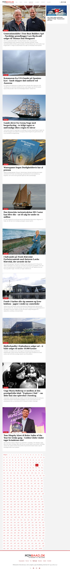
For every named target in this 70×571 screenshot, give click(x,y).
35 (18, 460)
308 (15, 517)
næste (40, 548)
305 (4, 517)
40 (33, 460)
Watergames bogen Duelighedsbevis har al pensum (23, 168)
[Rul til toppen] (68, 569)
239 (25, 501)
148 (42, 480)
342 (8, 525)
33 (12, 460)
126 (7, 478)
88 (10, 470)
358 (22, 527)
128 (14, 478)
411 (40, 538)
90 (15, 470)
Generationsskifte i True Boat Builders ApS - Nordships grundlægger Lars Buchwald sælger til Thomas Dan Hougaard (24, 36)
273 (18, 509)
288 (28, 512)
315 (39, 517)
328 (42, 519)
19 (15, 457)
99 (42, 470)
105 (21, 473)
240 (29, 501)
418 (21, 540)
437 (4, 545)
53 (30, 462)
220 (41, 496)
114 (10, 475)
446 (36, 545)
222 (7, 499)
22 (23, 457)
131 (24, 478)
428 (15, 543)
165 (18, 486)
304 (43, 514)
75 (12, 467)
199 (11, 493)
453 (18, 548)
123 (40, 475)
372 (29, 530)
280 (42, 509)
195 (38, 491)
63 (18, 465)
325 (32, 519)
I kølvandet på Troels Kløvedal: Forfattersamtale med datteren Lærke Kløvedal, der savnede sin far (21, 259)
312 (29, 517)
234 (8, 501)
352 (43, 525)
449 (4, 548)
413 (4, 540)
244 (42, 501)
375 (40, 530)
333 (18, 522)
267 (39, 506)
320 (14, 519)
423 (38, 540)
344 (15, 525)
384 (29, 532)
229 (31, 499)
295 (11, 514)
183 (38, 488)
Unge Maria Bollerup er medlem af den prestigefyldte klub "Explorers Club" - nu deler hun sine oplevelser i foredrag (23, 393)
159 (38, 483)
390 (8, 535)
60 (10, 465)
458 (36, 548)
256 (42, 504)
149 (4, 483)
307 (12, 517)
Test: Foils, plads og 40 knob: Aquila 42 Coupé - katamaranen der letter (55, 19)
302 (36, 514)
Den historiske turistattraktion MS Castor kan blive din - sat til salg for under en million (23, 214)
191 (25, 491)
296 (15, 514)
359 (26, 527)
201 (18, 493)
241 (32, 501)
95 (30, 470)
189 (18, 491)
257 (4, 506)
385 (32, 532)
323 (25, 519)
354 (8, 527)
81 (30, 467)
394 (22, 535)
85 (42, 467)
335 (25, 522)
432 (29, 543)
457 (33, 548)
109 (35, 473)
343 (11, 525)
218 (34, 496)
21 (20, 457)
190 (21, 491)
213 (17, 496)
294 (8, 514)
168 (28, 486)
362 (36, 527)
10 (30, 454)
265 (32, 506)
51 (24, 462)
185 (4, 491)
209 (4, 496)
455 (25, 548)
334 (22, 522)
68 (34, 465)
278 (35, 509)
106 (25, 473)
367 (12, 530)
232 (42, 499)
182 (35, 488)
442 (22, 545)
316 (43, 517)
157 (31, 483)
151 (11, 483)
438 (8, 545)
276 (28, 509)
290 (35, 512)
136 (41, 478)
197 (4, 493)
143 (24, 480)
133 (31, 478)
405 (19, 538)
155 (24, 483)
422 (35, 540)
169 (32, 486)
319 (11, 519)
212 (14, 496)
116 (17, 475)
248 (15, 504)
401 (4, 538)
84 (39, 467)
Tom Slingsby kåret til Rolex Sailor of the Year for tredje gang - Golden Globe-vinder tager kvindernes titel (24, 437)
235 (11, 501)
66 (28, 465)
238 (22, 501)
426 (8, 543)
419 (25, 540)
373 (33, 530)
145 (31, 480)
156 (28, 483)
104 (18, 473)
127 (11, 478)
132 (28, 478)
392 (15, 535)
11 (33, 454)
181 (31, 488)
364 (44, 527)
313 (32, 517)
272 (15, 509)
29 (43, 457)
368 (15, 530)
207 (39, 493)
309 (19, 517)
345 (18, 525)
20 (18, 457)
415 (11, 540)
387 (40, 532)
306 (8, 517)
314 (36, 517)
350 (36, 525)
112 (4, 475)
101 (8, 473)
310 (22, 517)
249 (18, 504)
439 (11, 545)
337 (32, 522)
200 (15, 493)
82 (33, 467)
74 (9, 467)
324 (28, 519)
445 (32, 545)
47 (12, 462)
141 (18, 480)
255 (39, 504)
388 (43, 532)
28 (40, 457)
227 (24, 499)
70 (40, 465)
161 (4, 486)
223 (11, 499)
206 (36, 493)
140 (14, 480)
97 (36, 470)
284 (14, 512)
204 (29, 493)
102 (11, 473)
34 (15, 460)
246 (8, 504)
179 (25, 488)
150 (8, 483)
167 (25, 486)
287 (25, 512)
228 (28, 499)
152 (14, 483)
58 (4, 465)
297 (18, 514)
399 (40, 535)
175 (11, 488)
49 (18, 462)
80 (27, 467)
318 (7, 519)
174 (7, 488)
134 (34, 478)
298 (22, 514)
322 (21, 519)
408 (29, 538)
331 (11, 522)
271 (11, 509)
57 (42, 462)
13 (38, 454)
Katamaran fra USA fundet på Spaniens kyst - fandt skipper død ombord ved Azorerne (22, 80)
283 (11, 512)
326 (35, 519)
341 (4, 525)
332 (15, 522)
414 (7, 540)
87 (7, 470)
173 (4, 488)
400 (43, 535)
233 (4, 501)
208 (43, 493)
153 (18, 483)
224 (14, 499)
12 (35, 454)
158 (35, 483)
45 (7, 462)
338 (36, 522)
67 (31, 465)
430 (22, 543)
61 (12, 465)
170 (35, 486)
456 (29, 548)
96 (33, 470)
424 (42, 540)
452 (15, 548)
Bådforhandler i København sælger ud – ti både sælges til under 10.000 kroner (23, 347)
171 (39, 486)
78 (21, 467)
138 (7, 480)
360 (29, 527)
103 (14, 473)
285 (18, 512)
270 (8, 509)
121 (34, 475)
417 (18, 540)
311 (26, 517)
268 (43, 506)
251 (25, 504)
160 (42, 483)
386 (36, 532)
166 (21, 486)
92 (21, 470)
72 (4, 467)
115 (14, 475)
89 (12, 470)
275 (25, 509)
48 (15, 462)
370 (22, 530)
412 (43, 538)
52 (27, 462)
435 (39, 543)
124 (44, 475)
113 (7, 475)
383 (25, 532)
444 (29, 545)
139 (11, 480)
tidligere (5, 454)
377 (4, 532)
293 (4, 514)
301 (32, 514)
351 (40, 525)
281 (4, 512)
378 (8, 532)
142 (21, 480)
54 (33, 462)
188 (14, 491)
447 (40, 545)
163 (11, 486)
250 (22, 504)
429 (18, 543)
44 (4, 462)
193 (31, 491)
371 (26, 530)
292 (42, 512)
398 (36, 535)
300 (29, 514)
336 (29, 522)
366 (8, 530)
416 (14, 540)
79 (24, 467)
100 (4, 473)
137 (4, 480)
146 (35, 480)
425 (4, 543)
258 (8, 506)
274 (21, 509)
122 (37, 475)
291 (39, 512)
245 (4, 504)
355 (11, 527)
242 (35, 501)
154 (21, 483)
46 (10, 462)
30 (4, 460)
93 (24, 470)
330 (8, 522)
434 (36, 543)
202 (21, 493)
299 (25, 514)
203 (25, 493)
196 (42, 491)
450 (8, 548)
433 (32, 543)
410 (37, 538)
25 (32, 457)
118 (24, 475)
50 (21, 462)
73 (6, 467)
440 (15, 545)
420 (28, 540)
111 (42, 473)
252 (28, 504)
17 (9, 457)
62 (15, 465)
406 (22, 538)
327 (39, 519)
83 (36, 467)
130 (21, 478)
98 (39, 470)
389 (4, 535)
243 (39, 501)
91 (18, 470)
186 (8, 491)
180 (28, 488)
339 (40, 522)
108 (32, 473)
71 (42, 465)
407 (26, 538)
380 (15, 532)
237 (18, 501)
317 (4, 519)
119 (27, 475)
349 (32, 525)
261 (18, 506)
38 (27, 460)
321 (18, 519)
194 (35, 491)
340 (43, 522)
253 (32, 504)
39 (30, 460)
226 (21, 499)
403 (11, 538)
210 (8, 496)
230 (35, 499)
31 (6, 460)
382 (22, 532)
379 (11, 532)
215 (24, 496)
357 (18, 527)
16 (6, 457)
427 (11, 543)
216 (28, 496)
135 (38, 478)
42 (39, 460)
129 (17, 478)
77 (18, 467)
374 (36, 530)
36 (21, 460)
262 (22, 506)
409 (33, 538)
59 (7, 465)
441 (18, 545)
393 (18, 535)
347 (25, 525)
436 (43, 543)
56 (39, 462)
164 (14, 486)
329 (4, 522)
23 (26, 457)
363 (40, 527)
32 (9, 460)
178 (21, 488)
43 (42, 460)
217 (31, 496)
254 (35, 504)
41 (36, 460)
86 (4, 470)
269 (4, 509)
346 (22, 525)
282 (7, 512)
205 (32, 493)
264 (29, 506)
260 (15, 506)
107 (28, 473)
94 (27, 470)
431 (25, 543)
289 (32, 512)
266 (36, 506)
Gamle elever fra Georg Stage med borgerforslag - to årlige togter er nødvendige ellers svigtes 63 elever (20, 125)
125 (4, 478)
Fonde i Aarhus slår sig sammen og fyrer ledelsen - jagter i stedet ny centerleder (22, 302)
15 (3, 457)
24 (29, 457)
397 (33, 535)
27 (38, 457)
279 (39, 509)
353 (4, 527)
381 (18, 532)
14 (41, 454)
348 (29, 525)
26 (35, 457)
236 (15, 501)
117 (20, 475)
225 (18, 499)
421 (32, 540)
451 (11, 548)
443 (25, 545)
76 (15, 467)
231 (38, 499)
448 (43, 545)
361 (33, 527)
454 (22, 548)
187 (11, 491)
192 (28, 491)
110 (39, 473)
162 (7, 486)
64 (21, 465)
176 (14, 488)
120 (30, 475)
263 (25, 506)
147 (38, 480)
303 (39, 514)
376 (44, 530)
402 (8, 538)
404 (15, 538)
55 (36, 462)
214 (21, 496)
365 (4, 530)
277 (32, 509)
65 (24, 465)
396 (29, 535)
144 (28, 480)
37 (24, 460)
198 (7, 493)
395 (25, 535)
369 (19, 530)
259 (11, 506)
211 (11, 496)
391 (11, 535)
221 (4, 499)
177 (18, 488)
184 (42, 488)
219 (38, 496)
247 (11, 504)
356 (15, 527)
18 (12, 457)
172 (42, 486)
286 (21, 512)
